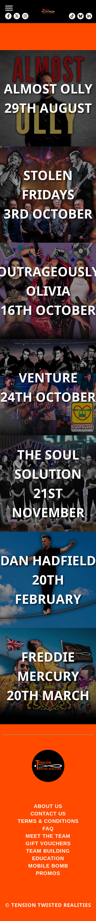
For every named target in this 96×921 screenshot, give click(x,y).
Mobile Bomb (48, 866)
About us (48, 806)
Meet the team (48, 836)
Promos (48, 873)
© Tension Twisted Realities (48, 905)
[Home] (48, 766)
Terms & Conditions (48, 821)
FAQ (48, 828)
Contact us (48, 813)
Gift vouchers (48, 843)
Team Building (48, 851)
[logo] (48, 12)
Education (48, 858)
